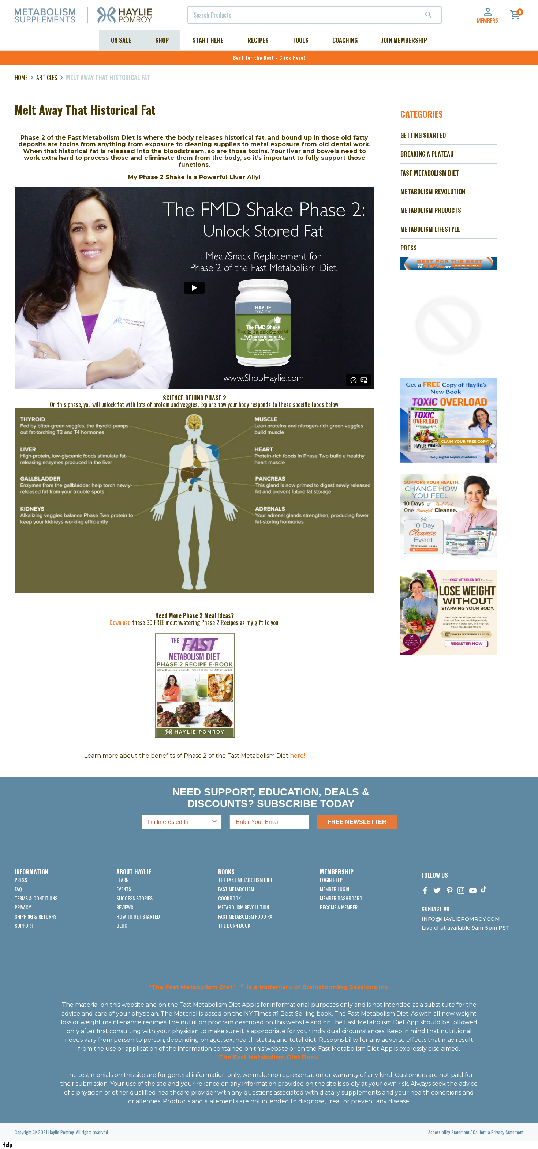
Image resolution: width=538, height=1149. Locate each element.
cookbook (229, 898)
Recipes (258, 40)
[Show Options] (214, 822)
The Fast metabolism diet (245, 880)
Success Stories (134, 898)
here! (297, 755)
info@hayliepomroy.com (461, 919)
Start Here (208, 40)
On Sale (121, 40)
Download (120, 622)
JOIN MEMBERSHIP (404, 40)
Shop (162, 40)
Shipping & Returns (35, 916)
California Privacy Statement (498, 1132)
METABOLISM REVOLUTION (432, 191)
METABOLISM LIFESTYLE (430, 229)
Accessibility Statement (448, 1132)
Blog (121, 925)
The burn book (234, 925)
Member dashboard (341, 898)
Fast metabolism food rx (245, 916)
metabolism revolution (243, 907)
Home (21, 77)
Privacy (23, 907)
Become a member (339, 907)
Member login (334, 889)
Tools (300, 40)
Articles (46, 77)
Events (123, 889)
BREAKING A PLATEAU (426, 154)
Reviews (124, 907)
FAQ (18, 889)
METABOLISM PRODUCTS (430, 210)
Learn (122, 880)
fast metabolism (236, 889)
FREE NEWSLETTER (357, 822)
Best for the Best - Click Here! (269, 57)
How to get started (138, 916)
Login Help (331, 880)
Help (7, 1144)
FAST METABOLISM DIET (429, 173)
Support (24, 925)
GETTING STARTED (423, 135)
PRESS (408, 248)
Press (21, 880)
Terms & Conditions (36, 898)
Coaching (345, 40)
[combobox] (314, 15)
